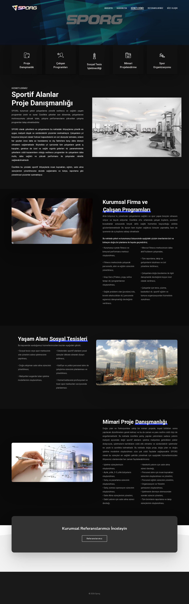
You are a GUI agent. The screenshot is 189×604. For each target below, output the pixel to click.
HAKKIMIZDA (122, 8)
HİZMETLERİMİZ (137, 8)
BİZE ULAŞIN (172, 8)
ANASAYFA (108, 8)
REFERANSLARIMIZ (155, 8)
